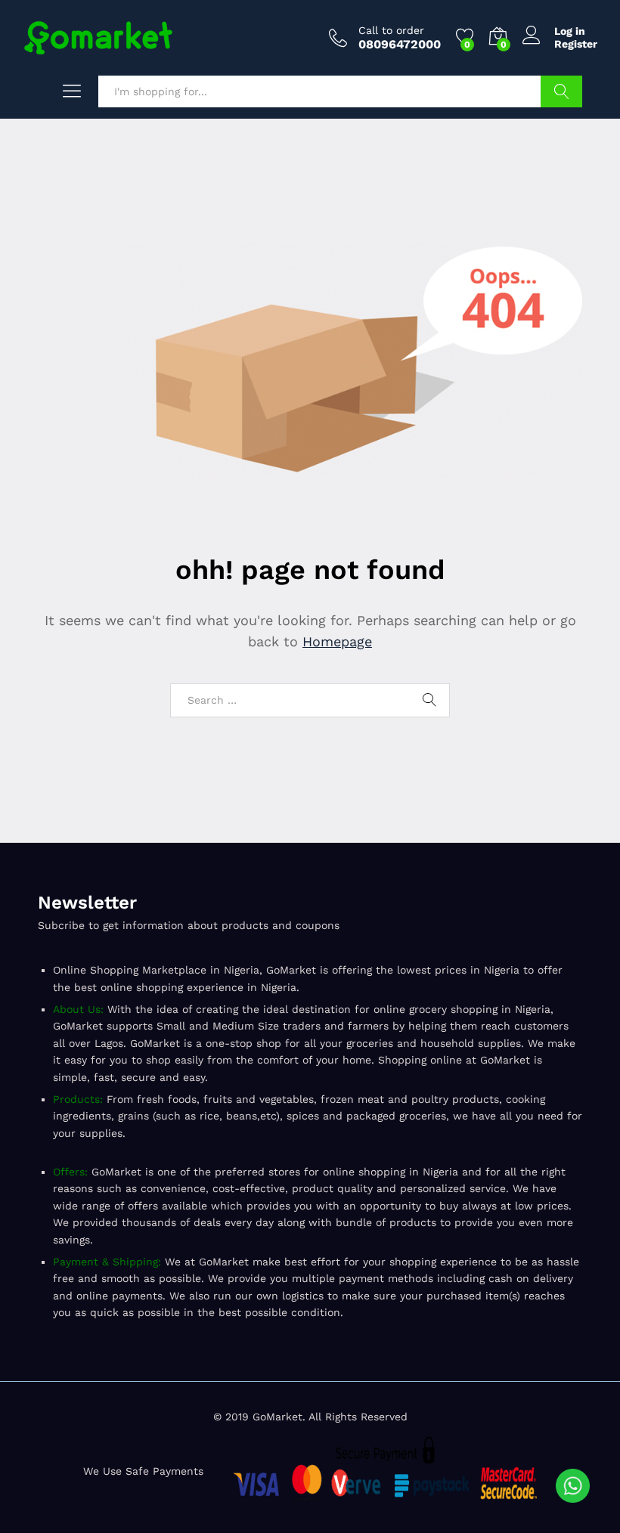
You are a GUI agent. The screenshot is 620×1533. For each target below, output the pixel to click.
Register (575, 44)
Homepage (337, 641)
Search (561, 91)
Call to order (391, 30)
